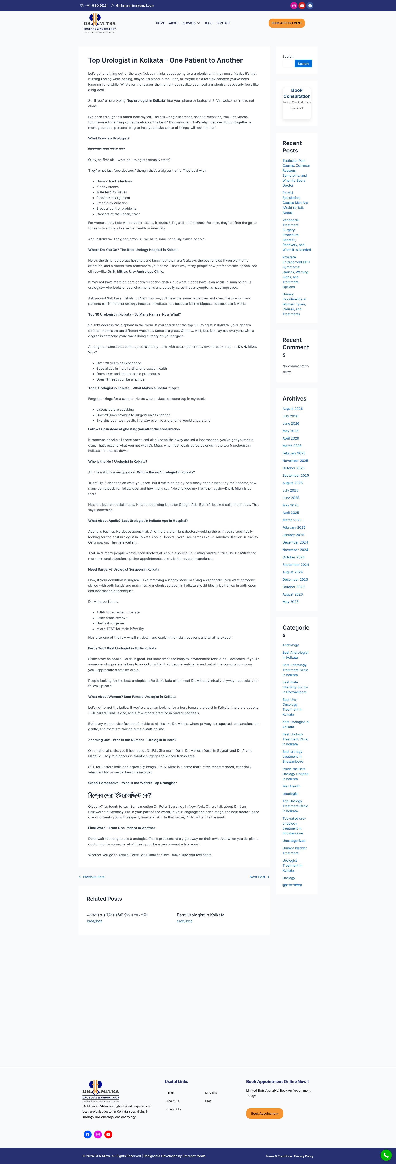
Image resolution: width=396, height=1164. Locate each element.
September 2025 (296, 475)
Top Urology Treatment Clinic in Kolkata (295, 806)
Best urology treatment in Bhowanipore (293, 756)
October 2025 (294, 468)
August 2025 (293, 483)
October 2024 (294, 557)
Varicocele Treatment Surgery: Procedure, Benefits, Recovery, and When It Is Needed (297, 235)
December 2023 (295, 579)
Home (160, 23)
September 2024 (296, 565)
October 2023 (294, 587)
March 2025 (292, 520)
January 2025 (293, 535)
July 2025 (290, 490)
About (174, 23)
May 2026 (290, 431)
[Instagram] (98, 1134)
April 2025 (291, 513)
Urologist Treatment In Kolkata (292, 865)
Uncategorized (294, 841)
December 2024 (295, 542)
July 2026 (290, 416)
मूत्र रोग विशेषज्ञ (292, 885)
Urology (289, 878)
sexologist (291, 794)
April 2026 (291, 438)
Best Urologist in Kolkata (200, 914)
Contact (223, 23)
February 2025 (294, 527)
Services (189, 23)
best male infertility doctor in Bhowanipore (295, 687)
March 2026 (292, 446)
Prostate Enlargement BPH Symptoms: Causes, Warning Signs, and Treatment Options (296, 272)
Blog (208, 23)
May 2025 (290, 505)
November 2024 (295, 550)
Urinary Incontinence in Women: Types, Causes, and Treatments (294, 304)
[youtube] (108, 1134)
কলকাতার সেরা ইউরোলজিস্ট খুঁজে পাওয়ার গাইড (117, 914)
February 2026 (294, 453)
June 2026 (291, 423)
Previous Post (91, 876)
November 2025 (295, 461)
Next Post (259, 876)
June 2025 (291, 498)
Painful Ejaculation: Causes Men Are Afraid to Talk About (295, 203)
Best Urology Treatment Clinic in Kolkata (295, 739)
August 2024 (293, 572)
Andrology (291, 645)
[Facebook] (88, 1134)
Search (288, 56)
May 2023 (290, 602)
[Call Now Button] (386, 1155)
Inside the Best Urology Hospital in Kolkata (296, 774)
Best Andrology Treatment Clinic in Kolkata (295, 670)
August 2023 (293, 594)
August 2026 (293, 409)
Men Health (291, 786)
